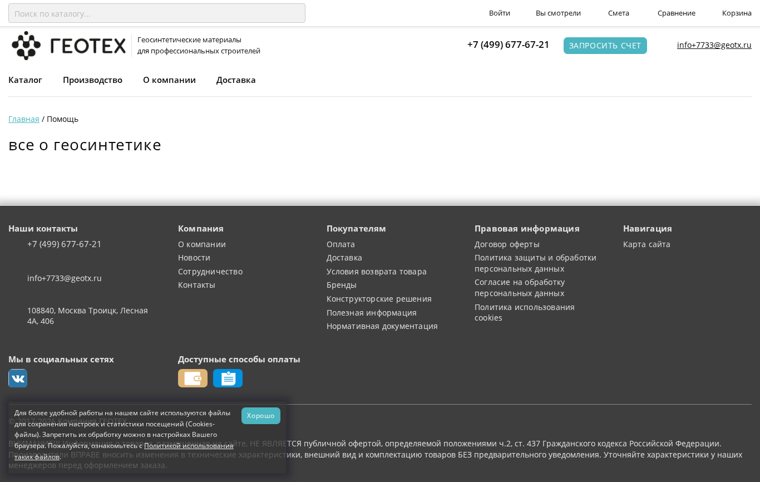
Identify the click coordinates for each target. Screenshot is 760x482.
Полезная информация (372, 312)
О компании (169, 79)
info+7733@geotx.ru (714, 45)
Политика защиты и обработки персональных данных (535, 263)
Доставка (236, 79)
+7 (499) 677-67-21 (508, 44)
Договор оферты (507, 244)
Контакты (197, 284)
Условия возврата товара (377, 271)
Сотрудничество (210, 271)
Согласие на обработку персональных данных (520, 287)
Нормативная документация (382, 326)
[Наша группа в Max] (17, 378)
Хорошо (261, 415)
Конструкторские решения (379, 298)
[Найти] (294, 13)
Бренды (342, 284)
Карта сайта (647, 244)
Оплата (341, 244)
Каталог (25, 79)
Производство (92, 79)
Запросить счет (605, 45)
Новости (194, 257)
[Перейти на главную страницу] (67, 45)
